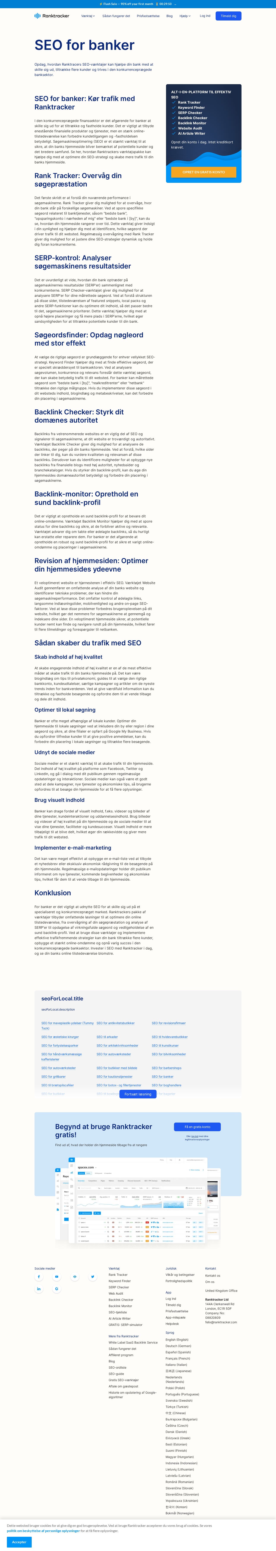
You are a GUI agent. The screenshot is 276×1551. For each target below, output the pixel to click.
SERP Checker (119, 1287)
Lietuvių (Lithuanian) (180, 1469)
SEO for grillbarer (53, 1076)
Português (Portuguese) (182, 1394)
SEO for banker (162, 1076)
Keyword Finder (120, 1281)
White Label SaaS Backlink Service (133, 1342)
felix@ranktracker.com (221, 1322)
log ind (194, 1136)
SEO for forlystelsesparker (59, 1045)
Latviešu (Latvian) (178, 1475)
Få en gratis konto (197, 1127)
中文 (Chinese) (176, 1413)
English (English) (177, 1339)
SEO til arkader (107, 1037)
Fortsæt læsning (138, 1094)
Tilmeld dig (228, 16)
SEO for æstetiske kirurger (60, 1037)
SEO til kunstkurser (165, 1045)
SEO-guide (116, 1374)
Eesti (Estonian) (176, 1444)
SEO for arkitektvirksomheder (117, 1045)
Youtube (56, 1276)
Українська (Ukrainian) (182, 1500)
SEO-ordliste (117, 1367)
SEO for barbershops (166, 1068)
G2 (56, 1288)
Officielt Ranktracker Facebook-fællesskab (75, 1276)
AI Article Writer (119, 1318)
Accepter (19, 1542)
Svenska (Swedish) (179, 1400)
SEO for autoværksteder (114, 1054)
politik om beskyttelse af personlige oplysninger (43, 1531)
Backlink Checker (121, 1299)
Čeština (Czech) (177, 1425)
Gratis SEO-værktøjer (124, 1380)
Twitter (92, 1276)
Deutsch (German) (178, 1346)
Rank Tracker (118, 1274)
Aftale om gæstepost (123, 1386)
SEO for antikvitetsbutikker (116, 1023)
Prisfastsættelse (148, 16)
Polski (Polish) (175, 1388)
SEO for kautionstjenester (114, 1076)
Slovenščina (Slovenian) (182, 1494)
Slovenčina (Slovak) (179, 1488)
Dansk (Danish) (176, 1432)
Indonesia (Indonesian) (182, 1463)
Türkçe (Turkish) (177, 1407)
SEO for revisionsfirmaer (169, 1023)
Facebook (38, 1276)
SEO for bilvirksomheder (169, 1054)
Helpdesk (172, 1323)
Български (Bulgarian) (182, 1419)
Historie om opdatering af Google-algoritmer (133, 1395)
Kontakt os (212, 1275)
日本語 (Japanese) (178, 1371)
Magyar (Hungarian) (180, 1457)
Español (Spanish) (178, 1352)
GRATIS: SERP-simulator (125, 1325)
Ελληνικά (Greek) (178, 1438)
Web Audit (116, 1293)
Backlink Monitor (120, 1306)
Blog (169, 16)
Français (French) (178, 1358)
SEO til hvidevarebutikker (170, 1037)
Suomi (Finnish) (176, 1450)
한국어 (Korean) (176, 1507)
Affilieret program (121, 1355)
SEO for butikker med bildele (117, 1068)
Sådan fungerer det (116, 16)
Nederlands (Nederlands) (175, 1379)
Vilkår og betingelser (180, 1274)
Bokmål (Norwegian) (180, 1513)
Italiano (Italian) (176, 1364)
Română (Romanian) (180, 1482)
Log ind (205, 15)
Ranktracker (51, 16)
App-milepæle (175, 1317)
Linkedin (38, 1288)
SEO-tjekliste (118, 1312)
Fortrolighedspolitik (179, 1281)
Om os (209, 1282)
